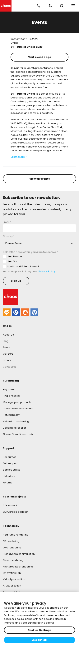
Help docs (9, 476)
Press (6, 347)
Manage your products (17, 402)
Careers (8, 354)
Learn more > (19, 157)
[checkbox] (38, 261)
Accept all (39, 640)
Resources (9, 457)
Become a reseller (14, 428)
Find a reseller (11, 396)
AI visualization (12, 585)
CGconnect (10, 505)
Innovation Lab (12, 573)
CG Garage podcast (15, 512)
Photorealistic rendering (18, 566)
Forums (7, 482)
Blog (5, 341)
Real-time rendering (15, 535)
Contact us (9, 366)
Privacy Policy (47, 271)
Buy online (9, 389)
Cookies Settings (39, 630)
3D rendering (11, 541)
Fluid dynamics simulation (19, 554)
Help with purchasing (16, 421)
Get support (10, 463)
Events (7, 360)
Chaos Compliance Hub (18, 434)
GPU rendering (12, 547)
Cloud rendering (13, 560)
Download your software (18, 408)
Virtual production (14, 579)
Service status (11, 470)
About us (8, 335)
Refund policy (11, 415)
